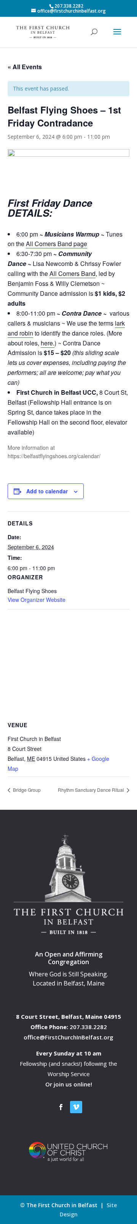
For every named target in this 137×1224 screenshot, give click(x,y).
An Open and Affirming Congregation (68, 958)
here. (47, 343)
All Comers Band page (56, 243)
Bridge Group (26, 789)
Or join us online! (68, 1084)
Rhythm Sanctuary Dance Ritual (91, 789)
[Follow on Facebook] (61, 1107)
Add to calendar (47, 491)
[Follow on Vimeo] (76, 1107)
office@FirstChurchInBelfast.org (68, 1037)
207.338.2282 (88, 1027)
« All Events (25, 66)
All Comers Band (72, 273)
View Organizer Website (36, 599)
